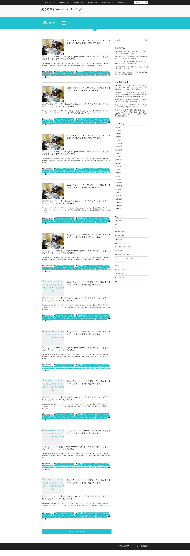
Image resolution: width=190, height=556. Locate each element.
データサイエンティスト (49, 75)
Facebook (118, 220)
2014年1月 (118, 179)
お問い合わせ (122, 2)
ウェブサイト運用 (48, 73)
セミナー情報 (59, 71)
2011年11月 (118, 202)
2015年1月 (118, 140)
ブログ (68, 75)
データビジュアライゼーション (124, 258)
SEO (83, 71)
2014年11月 (118, 147)
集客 (105, 75)
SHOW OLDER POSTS (77, 531)
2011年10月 (118, 205)
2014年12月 (118, 143)
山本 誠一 (48, 77)
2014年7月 (118, 160)
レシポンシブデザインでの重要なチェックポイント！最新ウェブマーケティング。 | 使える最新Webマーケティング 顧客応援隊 (131, 87)
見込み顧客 (99, 75)
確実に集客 (92, 75)
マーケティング (49, 2)
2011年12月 (118, 199)
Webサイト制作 (119, 231)
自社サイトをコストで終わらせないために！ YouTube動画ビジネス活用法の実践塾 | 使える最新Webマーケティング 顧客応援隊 (131, 94)
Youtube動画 (118, 239)
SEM (79, 71)
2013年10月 (118, 189)
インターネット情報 (92, 71)
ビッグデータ (61, 75)
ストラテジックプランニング (83, 73)
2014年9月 (118, 153)
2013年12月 (118, 182)
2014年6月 (118, 163)
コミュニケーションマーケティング (64, 73)
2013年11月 (118, 186)
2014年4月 (118, 169)
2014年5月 (118, 166)
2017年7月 (118, 127)
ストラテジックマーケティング (101, 73)
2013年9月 (118, 192)
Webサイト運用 (119, 235)
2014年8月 (118, 156)
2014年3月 (118, 173)
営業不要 (84, 75)
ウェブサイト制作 (104, 71)
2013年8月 (118, 196)
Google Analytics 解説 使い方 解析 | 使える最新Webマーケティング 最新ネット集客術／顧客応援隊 (131, 114)
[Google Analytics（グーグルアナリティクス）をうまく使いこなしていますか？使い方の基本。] (53, 47)
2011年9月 (118, 209)
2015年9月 (118, 130)
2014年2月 (118, 176)
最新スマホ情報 (78, 2)
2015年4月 (118, 133)
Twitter (117, 228)
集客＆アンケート (107, 2)
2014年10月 (118, 150)
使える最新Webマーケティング (61, 9)
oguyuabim (133, 101)
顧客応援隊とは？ (64, 2)
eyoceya (132, 107)
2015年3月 (118, 137)
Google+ (187, 550)
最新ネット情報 (92, 2)
